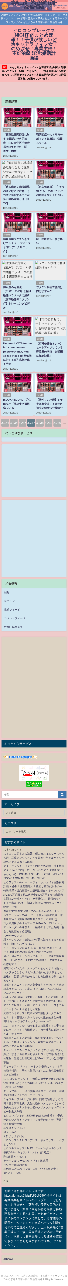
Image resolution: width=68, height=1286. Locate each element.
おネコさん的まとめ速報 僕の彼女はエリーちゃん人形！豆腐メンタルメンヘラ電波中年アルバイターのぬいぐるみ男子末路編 (33, 857)
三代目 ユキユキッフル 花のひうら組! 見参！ (31, 1168)
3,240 (57, 422)
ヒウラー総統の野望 (15, 1164)
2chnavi (8, 1258)
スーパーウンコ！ (14, 935)
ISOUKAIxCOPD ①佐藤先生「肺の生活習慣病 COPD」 (17, 403)
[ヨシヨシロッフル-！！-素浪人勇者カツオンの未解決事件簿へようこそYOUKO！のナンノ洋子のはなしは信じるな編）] (33, 1082)
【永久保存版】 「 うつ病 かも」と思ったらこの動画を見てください (50, 190)
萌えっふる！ (11, 1132)
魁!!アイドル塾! (12, 1173)
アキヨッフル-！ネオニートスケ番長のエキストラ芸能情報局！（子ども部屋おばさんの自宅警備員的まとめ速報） (33, 1070)
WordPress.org (13, 626)
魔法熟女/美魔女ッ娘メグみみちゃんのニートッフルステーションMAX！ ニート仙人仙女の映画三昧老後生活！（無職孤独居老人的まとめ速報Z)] (33, 915)
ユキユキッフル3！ (14, 1128)
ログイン (9, 601)
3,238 (40, 422)
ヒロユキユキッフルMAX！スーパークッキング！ (32, 1148)
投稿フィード (12, 609)
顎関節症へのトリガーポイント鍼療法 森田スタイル (49, 138)
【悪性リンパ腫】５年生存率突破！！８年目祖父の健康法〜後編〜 (49, 403)
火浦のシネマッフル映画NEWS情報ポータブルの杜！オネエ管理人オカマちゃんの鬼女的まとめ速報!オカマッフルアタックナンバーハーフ (32, 1017)
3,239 (48, 422)
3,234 (5, 422)
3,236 (22, 422)
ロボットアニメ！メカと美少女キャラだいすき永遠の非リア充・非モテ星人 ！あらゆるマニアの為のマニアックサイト (33, 988)
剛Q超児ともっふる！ (16, 1156)
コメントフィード (14, 618)
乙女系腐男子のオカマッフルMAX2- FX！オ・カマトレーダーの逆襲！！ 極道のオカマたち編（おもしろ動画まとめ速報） (33, 927)
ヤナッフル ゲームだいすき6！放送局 (25, 1160)
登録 (6, 592)
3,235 (14, 422)
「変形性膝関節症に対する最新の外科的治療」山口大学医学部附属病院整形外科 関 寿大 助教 (16, 142)
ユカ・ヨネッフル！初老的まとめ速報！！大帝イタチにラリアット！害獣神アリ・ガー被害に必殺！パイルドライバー (33, 1029)
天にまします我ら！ (15, 1136)
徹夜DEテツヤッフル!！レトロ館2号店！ (27, 1152)
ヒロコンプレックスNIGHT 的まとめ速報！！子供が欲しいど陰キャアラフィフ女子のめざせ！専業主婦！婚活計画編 (33, 1119)
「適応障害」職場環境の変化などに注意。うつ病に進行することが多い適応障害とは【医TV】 (16, 194)
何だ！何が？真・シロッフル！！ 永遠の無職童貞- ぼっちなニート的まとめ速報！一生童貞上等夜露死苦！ (33, 960)
